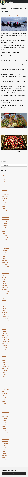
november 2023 (5, 244)
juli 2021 (4, 300)
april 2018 (4, 379)
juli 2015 (4, 447)
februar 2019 (5, 360)
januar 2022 (4, 289)
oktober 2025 (5, 196)
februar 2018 (5, 383)
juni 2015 (4, 449)
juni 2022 (4, 279)
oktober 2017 (5, 391)
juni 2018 (4, 374)
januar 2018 (4, 385)
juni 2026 (4, 179)
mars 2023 (4, 260)
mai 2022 (4, 281)
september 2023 (5, 248)
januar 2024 (4, 239)
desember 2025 (5, 192)
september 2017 (5, 393)
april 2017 (4, 403)
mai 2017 (4, 401)
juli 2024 (4, 227)
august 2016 (4, 420)
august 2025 (4, 200)
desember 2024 (5, 217)
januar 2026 (4, 190)
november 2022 (5, 269)
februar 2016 (5, 432)
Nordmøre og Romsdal (16, 15)
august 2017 (4, 395)
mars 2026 (4, 186)
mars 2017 (4, 405)
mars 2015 (4, 455)
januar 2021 (4, 312)
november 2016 (5, 414)
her (17, 470)
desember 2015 (5, 437)
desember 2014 (5, 461)
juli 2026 (4, 177)
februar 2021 (5, 310)
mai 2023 (4, 256)
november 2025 (5, 194)
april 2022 (4, 283)
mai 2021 (4, 304)
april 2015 (4, 453)
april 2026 (4, 183)
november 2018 (5, 366)
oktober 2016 (5, 416)
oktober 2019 (5, 343)
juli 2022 (4, 277)
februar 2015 (5, 457)
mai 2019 (4, 354)
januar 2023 (4, 264)
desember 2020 (5, 314)
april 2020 (4, 331)
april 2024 (4, 233)
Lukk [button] (14, 473)
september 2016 (5, 418)
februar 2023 (5, 262)
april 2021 (4, 306)
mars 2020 (4, 333)
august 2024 (4, 225)
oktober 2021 (5, 293)
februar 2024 (5, 237)
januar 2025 (4, 215)
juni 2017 (4, 399)
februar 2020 (5, 335)
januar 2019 (4, 362)
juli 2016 (4, 422)
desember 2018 (5, 364)
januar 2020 (4, 337)
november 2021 (5, 291)
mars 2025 (4, 210)
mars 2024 (4, 235)
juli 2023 (4, 252)
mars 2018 (4, 381)
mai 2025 (4, 206)
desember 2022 (5, 266)
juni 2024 (4, 229)
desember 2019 (5, 339)
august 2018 (4, 372)
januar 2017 (4, 410)
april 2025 (4, 208)
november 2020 (5, 316)
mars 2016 (4, 430)
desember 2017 (5, 387)
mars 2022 (4, 285)
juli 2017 (4, 397)
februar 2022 (5, 287)
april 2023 (4, 258)
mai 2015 (4, 451)
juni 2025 (4, 204)
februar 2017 (5, 408)
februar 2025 (5, 212)
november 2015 (5, 439)
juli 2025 (4, 202)
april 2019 (4, 356)
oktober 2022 (5, 271)
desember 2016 (5, 412)
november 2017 (5, 389)
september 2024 (5, 223)
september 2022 (5, 273)
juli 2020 (4, 325)
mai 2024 (4, 231)
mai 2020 (4, 329)
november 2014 (5, 464)
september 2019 (5, 345)
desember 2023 (5, 242)
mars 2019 (4, 358)
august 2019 (4, 347)
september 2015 (5, 443)
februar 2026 (5, 188)
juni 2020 (4, 327)
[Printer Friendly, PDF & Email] (3, 161)
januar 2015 (4, 459)
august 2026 (4, 175)
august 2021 (4, 298)
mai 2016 (4, 426)
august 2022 (4, 275)
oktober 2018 (5, 368)
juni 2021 (4, 302)
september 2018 (5, 370)
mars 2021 (4, 308)
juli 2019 (4, 349)
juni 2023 (4, 254)
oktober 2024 (5, 221)
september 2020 (5, 320)
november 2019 (5, 341)
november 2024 (5, 219)
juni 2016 (4, 424)
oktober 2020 (5, 318)
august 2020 (4, 322)
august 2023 (4, 250)
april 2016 (4, 428)
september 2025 (5, 198)
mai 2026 (4, 181)
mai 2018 (4, 376)
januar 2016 (4, 434)
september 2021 (5, 295)
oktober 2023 (5, 246)
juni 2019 (4, 351)
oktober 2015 (5, 441)
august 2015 (4, 445)
